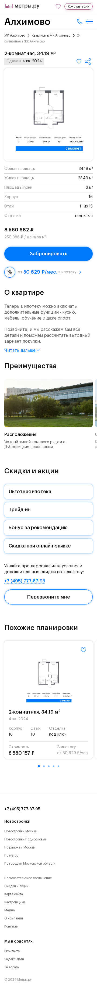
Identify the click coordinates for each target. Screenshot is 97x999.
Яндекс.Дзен (14, 959)
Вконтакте (12, 951)
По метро (11, 855)
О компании (13, 918)
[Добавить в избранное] (79, 61)
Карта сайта (13, 894)
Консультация (78, 6)
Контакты (11, 926)
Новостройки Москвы (20, 831)
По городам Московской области (30, 863)
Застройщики (14, 902)
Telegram (11, 967)
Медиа (9, 910)
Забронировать (48, 253)
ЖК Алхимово (14, 35)
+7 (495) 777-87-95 (24, 581)
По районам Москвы (19, 847)
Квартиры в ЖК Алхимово (51, 35)
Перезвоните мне (48, 597)
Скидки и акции (16, 886)
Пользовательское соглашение (28, 878)
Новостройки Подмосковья (25, 839)
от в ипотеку (47, 272)
